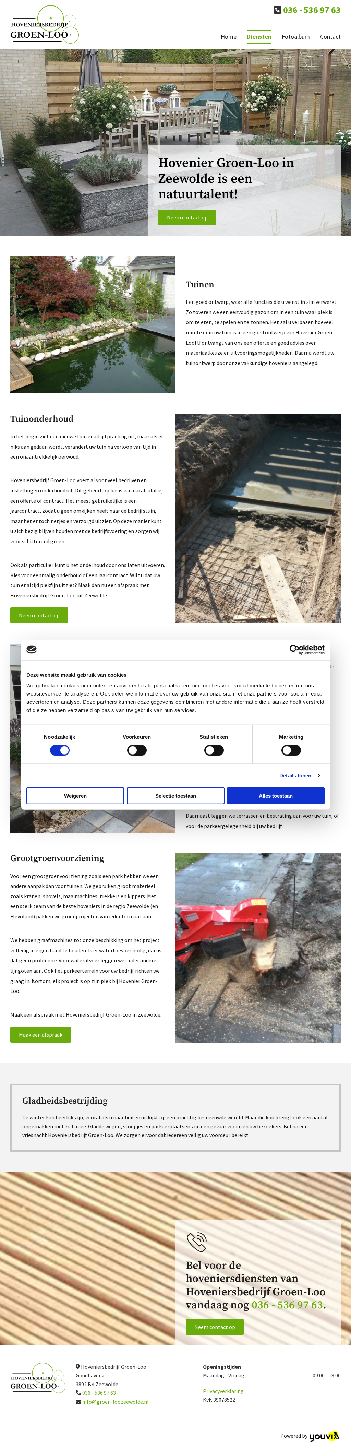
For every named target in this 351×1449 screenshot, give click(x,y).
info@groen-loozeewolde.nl (115, 1401)
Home (229, 36)
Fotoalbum (296, 36)
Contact (330, 36)
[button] (187, 217)
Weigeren (75, 796)
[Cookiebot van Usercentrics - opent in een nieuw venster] (295, 649)
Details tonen (295, 775)
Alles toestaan (276, 796)
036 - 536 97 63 (287, 1305)
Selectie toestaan (175, 796)
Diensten (259, 36)
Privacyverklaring (223, 1391)
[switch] (137, 750)
